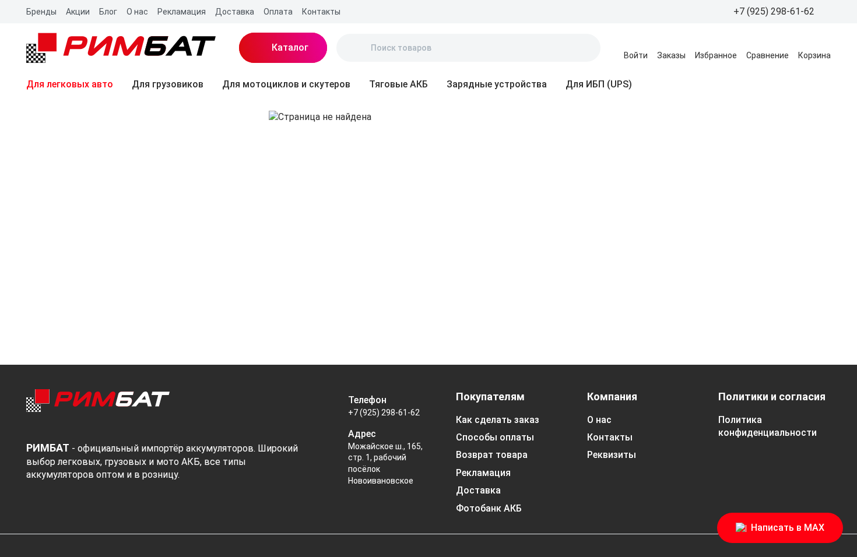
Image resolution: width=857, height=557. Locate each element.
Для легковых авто (69, 84)
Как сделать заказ (497, 419)
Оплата (278, 11)
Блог (108, 11)
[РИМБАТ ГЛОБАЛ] (121, 48)
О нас (137, 11)
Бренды (41, 11)
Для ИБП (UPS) (599, 84)
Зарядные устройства (497, 84)
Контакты (321, 11)
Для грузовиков (167, 84)
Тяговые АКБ (398, 84)
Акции (78, 11)
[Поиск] (355, 47)
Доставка (234, 11)
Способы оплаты (495, 437)
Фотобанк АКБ (489, 508)
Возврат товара (492, 454)
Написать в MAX (787, 527)
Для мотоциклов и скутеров (286, 84)
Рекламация (181, 11)
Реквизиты (611, 454)
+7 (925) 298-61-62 (384, 412)
